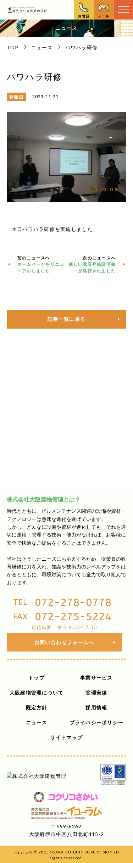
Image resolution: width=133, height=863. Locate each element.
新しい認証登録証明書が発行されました (92, 268)
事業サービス (96, 678)
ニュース (42, 47)
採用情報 (96, 707)
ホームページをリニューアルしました (41, 268)
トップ (36, 678)
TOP (13, 47)
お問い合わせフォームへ (64, 642)
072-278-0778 (73, 602)
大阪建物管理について (37, 692)
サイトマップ (66, 737)
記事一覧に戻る (67, 319)
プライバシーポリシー (97, 722)
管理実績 (96, 692)
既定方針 (37, 707)
